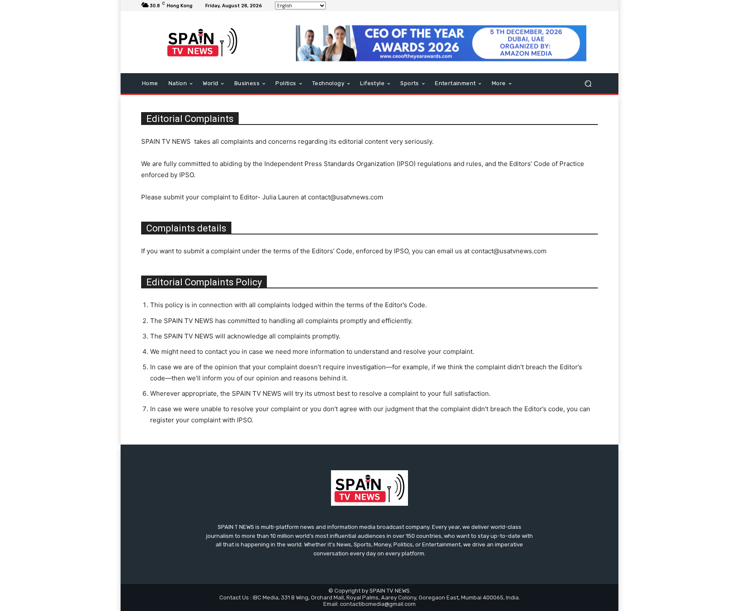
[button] (588, 84)
